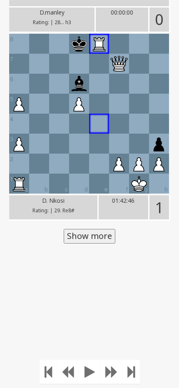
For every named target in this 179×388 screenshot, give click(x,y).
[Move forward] (111, 372)
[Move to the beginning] (48, 372)
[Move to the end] (131, 372)
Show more (89, 235)
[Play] (90, 372)
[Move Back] (68, 372)
